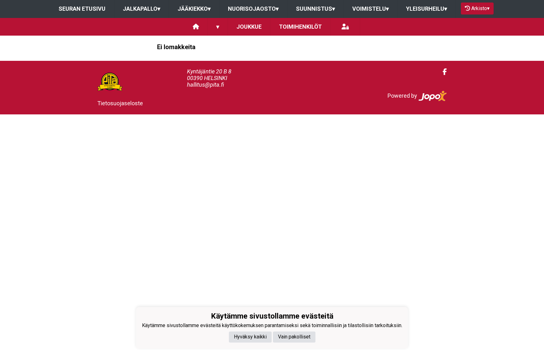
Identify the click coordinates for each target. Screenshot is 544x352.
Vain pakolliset (294, 337)
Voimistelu (370, 8)
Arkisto (480, 8)
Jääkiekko (194, 8)
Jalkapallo (141, 8)
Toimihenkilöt (300, 26)
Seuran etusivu (82, 8)
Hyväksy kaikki (250, 337)
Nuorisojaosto (253, 8)
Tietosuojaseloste (120, 103)
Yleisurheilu (426, 8)
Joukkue (249, 26)
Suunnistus (315, 8)
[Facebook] (442, 71)
